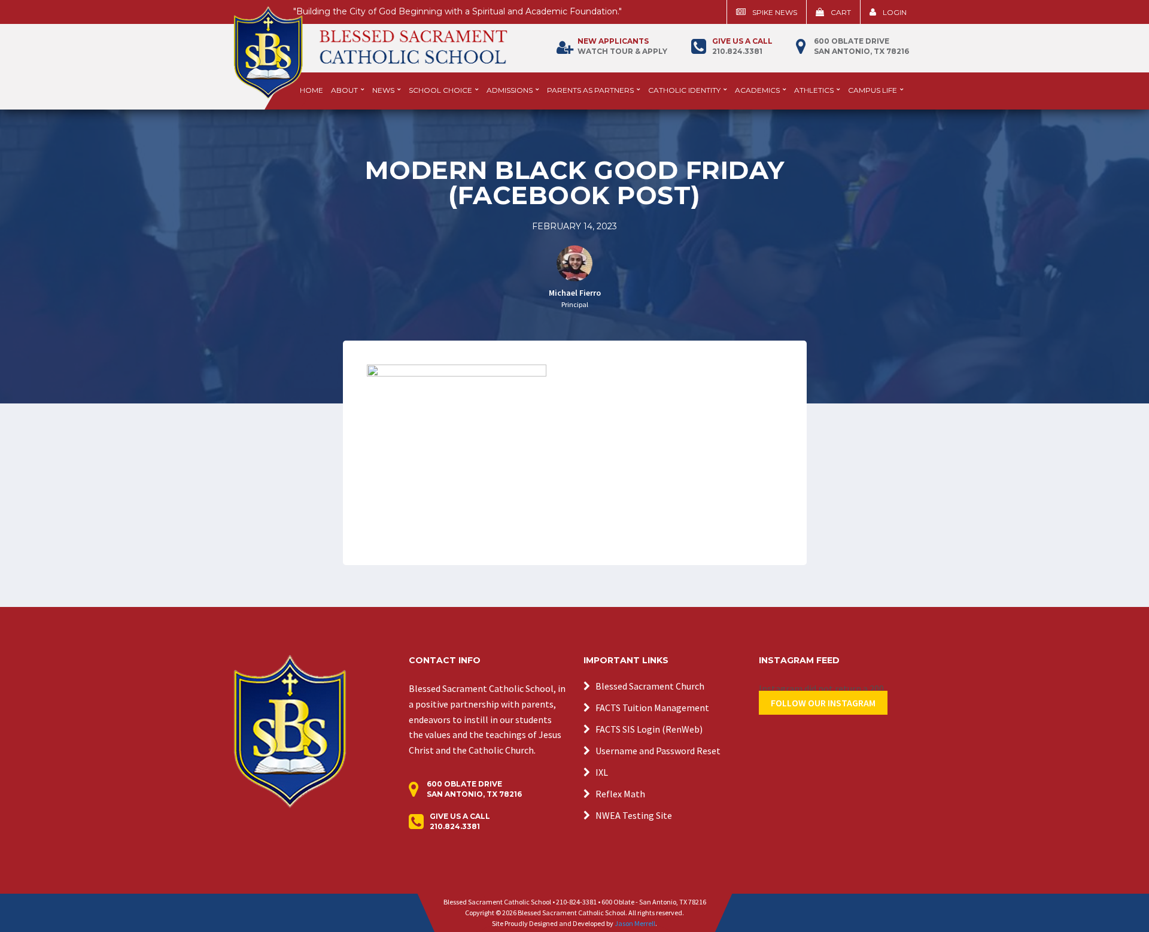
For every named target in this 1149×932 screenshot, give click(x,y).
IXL (601, 772)
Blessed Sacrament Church (649, 686)
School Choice (440, 90)
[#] (289, 730)
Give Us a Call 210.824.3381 (460, 821)
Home (311, 90)
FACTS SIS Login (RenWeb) (649, 729)
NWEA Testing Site (633, 815)
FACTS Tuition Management (652, 707)
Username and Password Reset (658, 750)
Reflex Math (620, 794)
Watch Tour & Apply (622, 46)
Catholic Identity (684, 90)
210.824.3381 (742, 46)
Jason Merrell (635, 923)
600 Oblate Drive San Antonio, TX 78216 (861, 46)
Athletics (814, 90)
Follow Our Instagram (823, 703)
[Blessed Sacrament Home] (370, 47)
